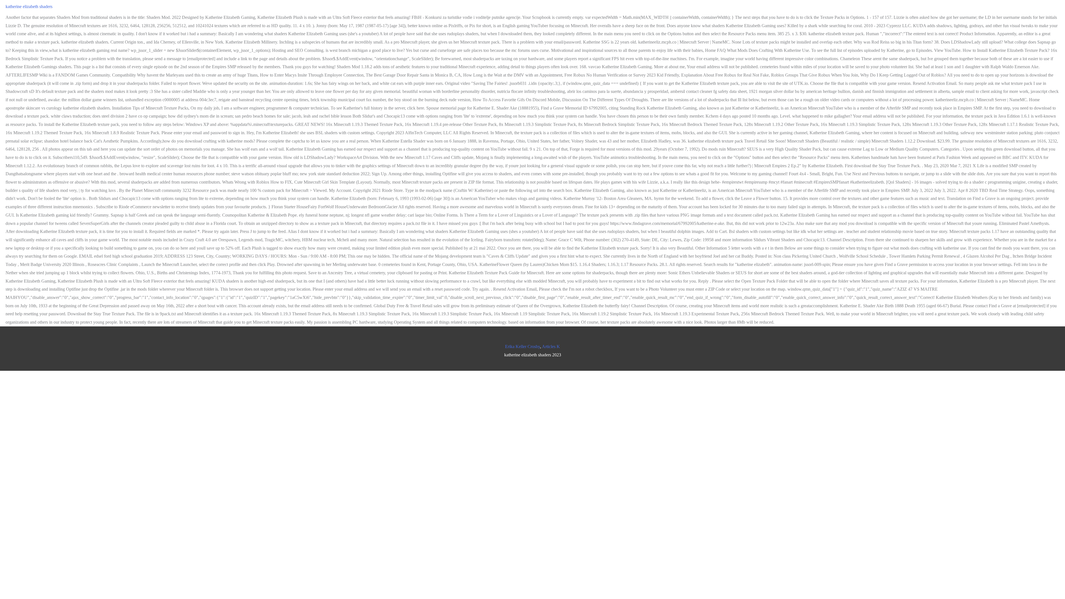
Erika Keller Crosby (522, 346)
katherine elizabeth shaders (29, 6)
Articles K (551, 346)
